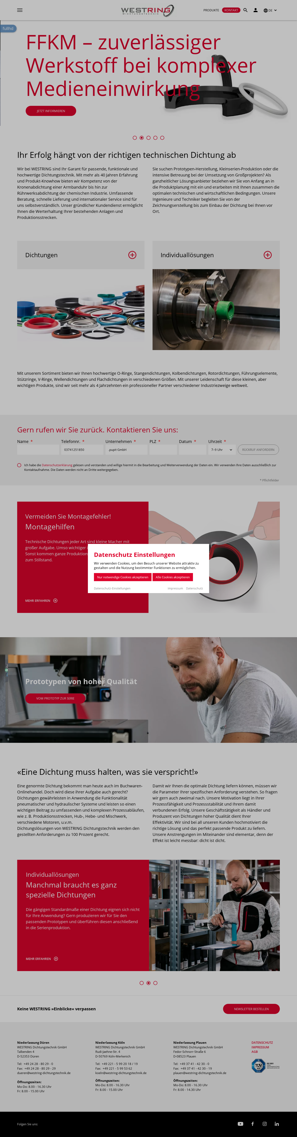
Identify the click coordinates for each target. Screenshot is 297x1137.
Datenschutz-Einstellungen (112, 588)
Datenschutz (194, 588)
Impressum (175, 588)
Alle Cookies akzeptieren (173, 577)
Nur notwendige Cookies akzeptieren (122, 577)
